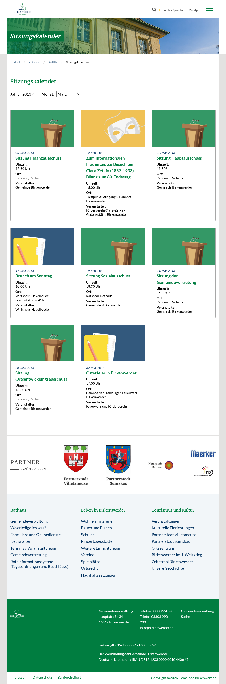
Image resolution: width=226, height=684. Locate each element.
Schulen (88, 534)
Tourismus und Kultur (173, 510)
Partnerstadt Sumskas (171, 541)
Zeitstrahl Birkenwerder (172, 561)
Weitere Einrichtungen (100, 548)
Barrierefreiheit (69, 677)
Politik (52, 62)
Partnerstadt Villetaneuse (174, 534)
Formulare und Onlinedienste (35, 534)
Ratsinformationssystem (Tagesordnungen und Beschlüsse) (39, 564)
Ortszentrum (163, 548)
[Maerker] (203, 453)
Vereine (87, 554)
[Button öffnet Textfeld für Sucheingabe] (155, 10)
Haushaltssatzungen (98, 575)
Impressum (18, 677)
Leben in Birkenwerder (103, 510)
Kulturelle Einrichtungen (173, 527)
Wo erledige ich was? (28, 527)
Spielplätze (90, 561)
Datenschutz (42, 677)
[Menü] (210, 10)
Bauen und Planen (96, 527)
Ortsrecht (89, 568)
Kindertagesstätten (98, 541)
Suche (185, 616)
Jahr (14, 94)
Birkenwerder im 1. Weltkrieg (177, 554)
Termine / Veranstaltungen (33, 548)
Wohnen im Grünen (98, 521)
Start (16, 62)
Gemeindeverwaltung (29, 521)
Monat (47, 94)
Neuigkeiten (20, 541)
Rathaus (34, 62)
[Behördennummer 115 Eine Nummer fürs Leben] (203, 471)
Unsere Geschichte (168, 568)
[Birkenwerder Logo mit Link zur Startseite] (22, 8)
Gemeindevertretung (28, 554)
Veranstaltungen (166, 521)
